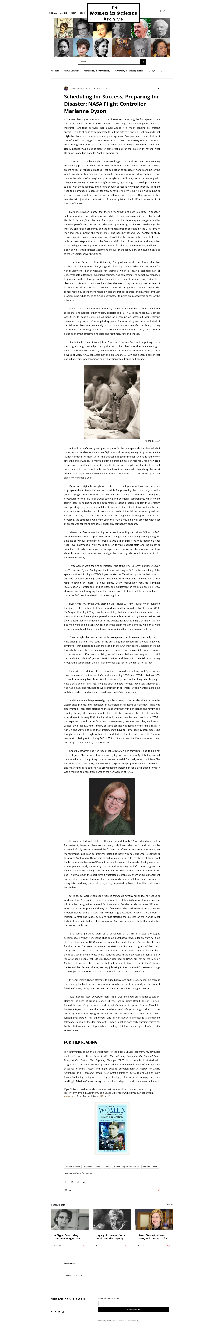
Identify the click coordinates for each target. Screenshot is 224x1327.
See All (170, 1204)
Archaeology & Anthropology (97, 70)
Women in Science (92, 1166)
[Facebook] (160, 11)
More (163, 70)
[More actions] (158, 88)
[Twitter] (59, 1311)
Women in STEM (73, 1166)
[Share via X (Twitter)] (71, 1182)
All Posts (55, 70)
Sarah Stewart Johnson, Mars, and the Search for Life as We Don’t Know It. (152, 1237)
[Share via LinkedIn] (78, 1182)
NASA (107, 1166)
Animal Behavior (71, 70)
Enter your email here (108, 1299)
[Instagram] (164, 11)
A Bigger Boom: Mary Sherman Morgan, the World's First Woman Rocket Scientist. (67, 1237)
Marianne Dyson (150, 1166)
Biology (152, 70)
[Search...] (142, 61)
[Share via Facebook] (65, 1182)
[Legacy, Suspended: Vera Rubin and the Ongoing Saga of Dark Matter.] (112, 1219)
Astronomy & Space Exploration (129, 70)
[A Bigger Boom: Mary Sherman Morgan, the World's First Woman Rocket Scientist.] (70, 1219)
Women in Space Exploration (126, 1166)
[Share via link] (84, 1182)
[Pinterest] (55, 1311)
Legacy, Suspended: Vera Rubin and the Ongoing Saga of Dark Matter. (110, 1237)
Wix (138, 1321)
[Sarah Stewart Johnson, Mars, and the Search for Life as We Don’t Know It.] (154, 1219)
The (113, 7)
